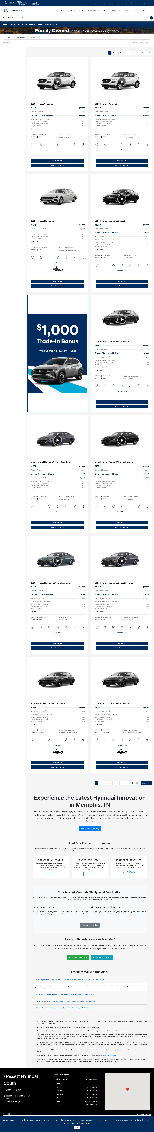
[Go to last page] (150, 53)
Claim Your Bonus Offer (57, 165)
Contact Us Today (90, 925)
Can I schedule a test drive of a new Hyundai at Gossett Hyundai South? (62, 1008)
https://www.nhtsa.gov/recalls (107, 1055)
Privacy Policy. (84, 1123)
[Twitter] (6, 1114)
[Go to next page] (146, 53)
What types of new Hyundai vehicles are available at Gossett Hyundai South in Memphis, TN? (70, 980)
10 (142, 53)
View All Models (129, 872)
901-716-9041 (63, 1079)
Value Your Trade (57, 160)
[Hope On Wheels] (29, 1090)
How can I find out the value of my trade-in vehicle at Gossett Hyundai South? (65, 994)
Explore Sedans (50, 874)
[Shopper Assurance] (8, 1090)
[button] (127, 1089)
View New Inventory (89, 829)
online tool (101, 913)
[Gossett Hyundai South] (12, 10)
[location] (131, 3)
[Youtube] (9, 1114)
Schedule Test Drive (102, 957)
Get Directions (11, 1102)
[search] (151, 10)
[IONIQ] (19, 1090)
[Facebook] (3, 1114)
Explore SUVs (90, 874)
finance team (140, 913)
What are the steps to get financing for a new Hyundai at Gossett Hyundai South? (66, 1001)
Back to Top (146, 783)
